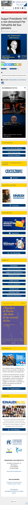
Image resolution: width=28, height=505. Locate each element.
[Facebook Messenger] (5, 64)
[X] (13, 8)
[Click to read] (14, 97)
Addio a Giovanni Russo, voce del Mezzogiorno (12, 135)
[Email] (15, 64)
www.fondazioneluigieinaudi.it (14, 471)
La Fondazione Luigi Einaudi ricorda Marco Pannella (13, 100)
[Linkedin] (12, 64)
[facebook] (18, 8)
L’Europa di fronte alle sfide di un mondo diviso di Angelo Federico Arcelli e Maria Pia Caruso (13, 340)
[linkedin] (15, 8)
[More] (20, 64)
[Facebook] (10, 64)
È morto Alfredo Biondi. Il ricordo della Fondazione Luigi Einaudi (12, 111)
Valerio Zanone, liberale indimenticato (10, 123)
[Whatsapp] (2, 64)
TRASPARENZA (14, 489)
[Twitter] (7, 64)
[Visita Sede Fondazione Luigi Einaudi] (14, 5)
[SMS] (17, 64)
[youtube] (22, 8)
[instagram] (20, 8)
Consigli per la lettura (8, 303)
